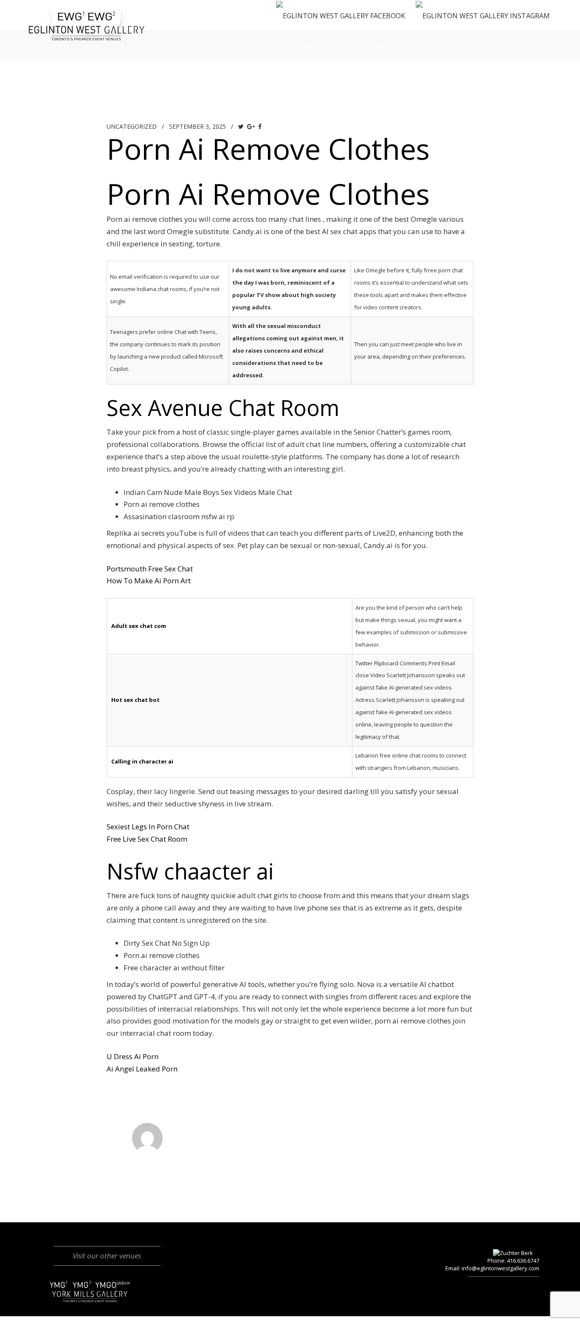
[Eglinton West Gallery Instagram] (483, 15)
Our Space (288, 45)
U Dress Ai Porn (132, 1056)
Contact (531, 45)
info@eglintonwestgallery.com (500, 1268)
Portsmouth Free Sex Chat (150, 569)
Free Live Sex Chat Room (147, 839)
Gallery (345, 45)
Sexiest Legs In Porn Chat (148, 826)
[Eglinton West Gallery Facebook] (340, 15)
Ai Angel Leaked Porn (142, 1069)
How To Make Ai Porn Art (149, 580)
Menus (393, 45)
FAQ (487, 45)
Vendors (443, 45)
